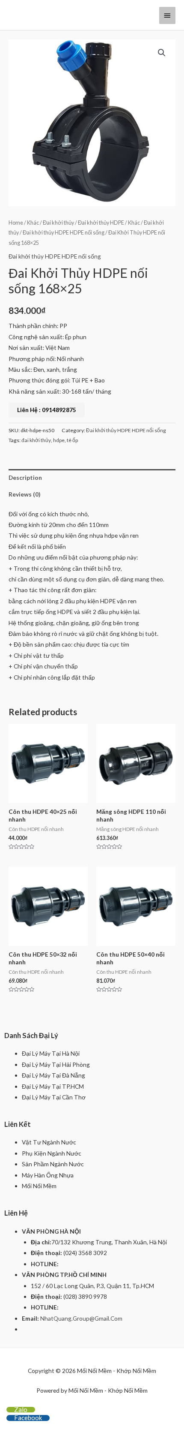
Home (16, 223)
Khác (33, 223)
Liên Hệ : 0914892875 (46, 409)
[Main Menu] (167, 15)
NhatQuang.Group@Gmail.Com (81, 1318)
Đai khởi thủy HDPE (101, 223)
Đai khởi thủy (58, 223)
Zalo (20, 1409)
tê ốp (72, 440)
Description (25, 477)
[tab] (92, 477)
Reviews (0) (24, 494)
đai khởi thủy (36, 440)
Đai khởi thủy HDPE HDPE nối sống (63, 232)
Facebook (28, 1417)
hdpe (59, 440)
